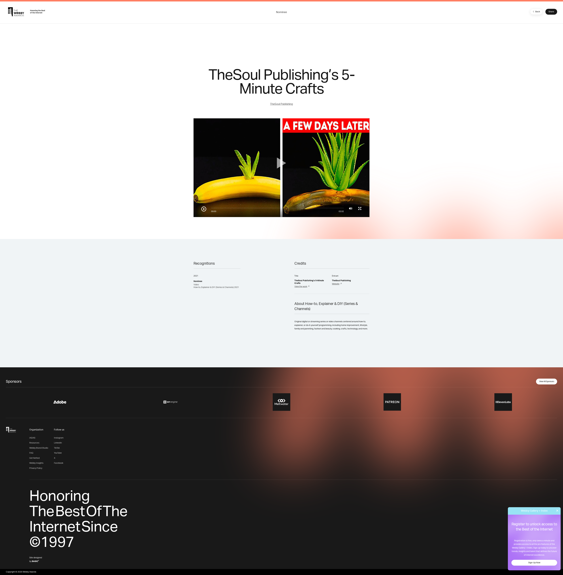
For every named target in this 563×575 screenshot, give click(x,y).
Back (537, 12)
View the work (300, 287)
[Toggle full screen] (359, 208)
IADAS (32, 438)
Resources (34, 443)
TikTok (57, 448)
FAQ (31, 453)
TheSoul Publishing (281, 104)
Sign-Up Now (534, 563)
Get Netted (34, 458)
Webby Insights (36, 463)
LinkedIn (58, 443)
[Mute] (350, 208)
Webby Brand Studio (38, 448)
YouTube (58, 453)
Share (551, 12)
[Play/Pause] (204, 209)
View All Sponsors (546, 382)
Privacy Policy (35, 468)
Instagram (58, 438)
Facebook (58, 463)
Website (335, 284)
